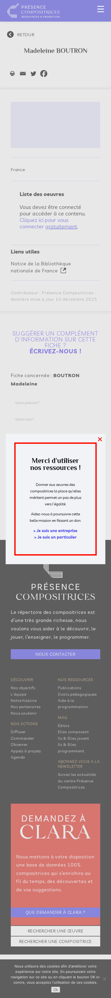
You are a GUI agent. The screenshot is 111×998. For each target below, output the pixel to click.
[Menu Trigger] (100, 8)
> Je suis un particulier (55, 537)
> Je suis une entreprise (55, 530)
